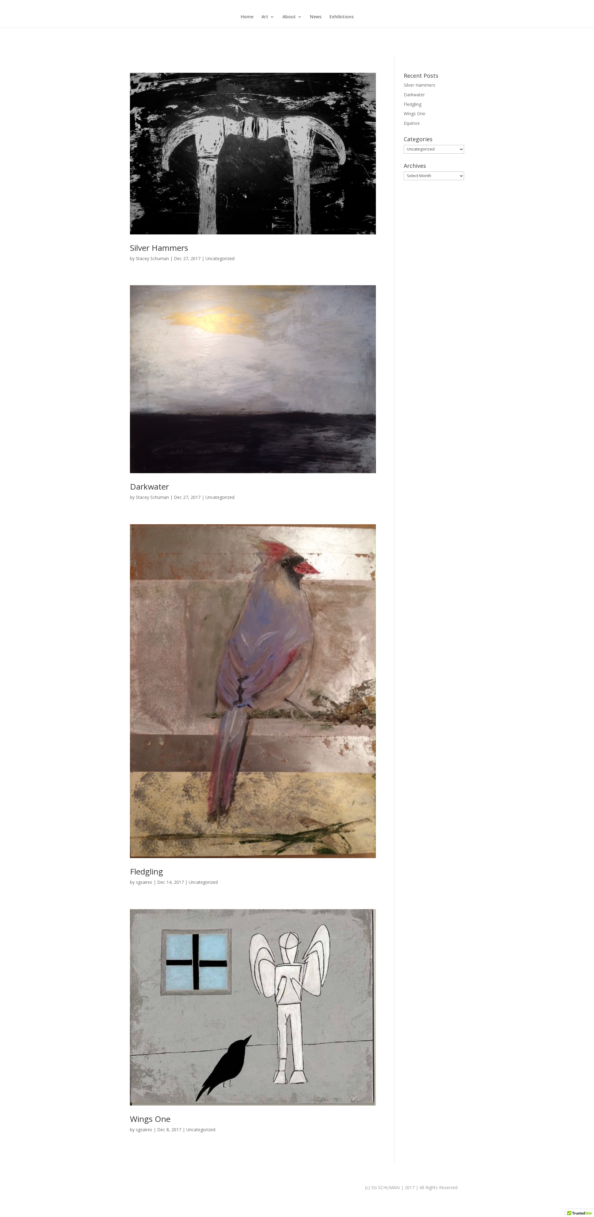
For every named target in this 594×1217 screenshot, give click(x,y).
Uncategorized (220, 258)
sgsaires (144, 882)
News (315, 17)
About (289, 17)
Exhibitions (341, 17)
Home (247, 17)
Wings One (150, 1118)
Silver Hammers (159, 247)
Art (264, 17)
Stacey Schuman (152, 258)
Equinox (412, 123)
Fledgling (146, 871)
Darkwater (149, 486)
